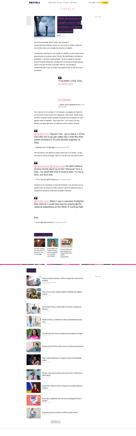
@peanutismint (41, 166)
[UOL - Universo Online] (41, 3)
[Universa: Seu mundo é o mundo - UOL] (34, 3)
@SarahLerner (41, 134)
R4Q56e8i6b (64, 99)
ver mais (54, 421)
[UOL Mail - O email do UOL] (93, 2)
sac (89, 2)
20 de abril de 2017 (62, 147)
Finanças (68, 9)
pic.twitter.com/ (65, 83)
